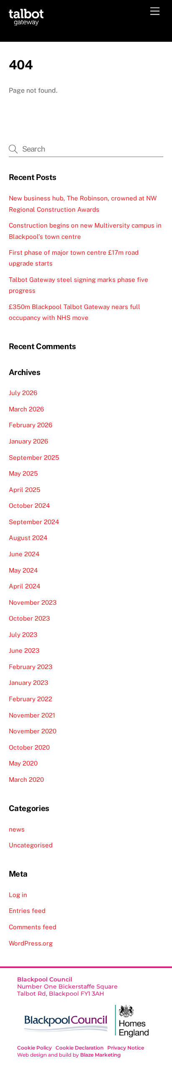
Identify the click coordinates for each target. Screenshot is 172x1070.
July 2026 (23, 392)
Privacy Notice (125, 1048)
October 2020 (29, 747)
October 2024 (29, 505)
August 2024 (28, 537)
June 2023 (24, 650)
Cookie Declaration (80, 1048)
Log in (18, 894)
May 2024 (23, 570)
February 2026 (30, 425)
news (17, 829)
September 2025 (34, 457)
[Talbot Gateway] (26, 22)
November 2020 (32, 731)
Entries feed (27, 910)
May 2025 (23, 473)
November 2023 (33, 602)
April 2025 (24, 489)
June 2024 (24, 554)
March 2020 (26, 779)
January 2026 (28, 441)
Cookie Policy (34, 1048)
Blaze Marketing (100, 1055)
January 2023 (28, 682)
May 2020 (23, 763)
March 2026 (26, 409)
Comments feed (32, 927)
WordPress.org (31, 943)
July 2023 (23, 634)
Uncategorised (31, 845)
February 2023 (31, 666)
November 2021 (32, 715)
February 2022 (30, 698)
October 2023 (29, 618)
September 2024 (34, 521)
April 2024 (24, 586)
